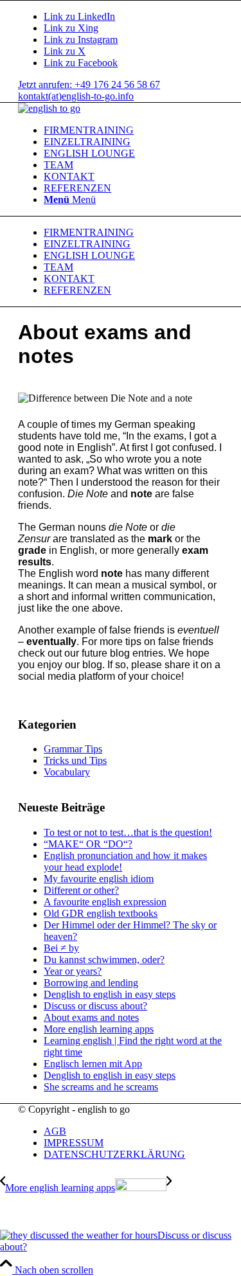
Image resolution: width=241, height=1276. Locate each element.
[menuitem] (133, 130)
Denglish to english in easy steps (109, 994)
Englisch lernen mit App (93, 1063)
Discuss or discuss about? (95, 1005)
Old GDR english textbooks (100, 913)
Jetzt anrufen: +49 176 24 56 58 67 (89, 84)
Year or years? (73, 971)
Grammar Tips (73, 748)
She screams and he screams (101, 1086)
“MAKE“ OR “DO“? (88, 843)
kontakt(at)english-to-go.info (76, 96)
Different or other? (81, 890)
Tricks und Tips (75, 760)
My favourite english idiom (99, 878)
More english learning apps (99, 1028)
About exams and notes (91, 1017)
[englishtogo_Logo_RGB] (49, 108)
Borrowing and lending (91, 982)
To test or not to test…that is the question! (128, 832)
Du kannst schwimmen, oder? (104, 959)
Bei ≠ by (61, 948)
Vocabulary (67, 771)
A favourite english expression (105, 901)
